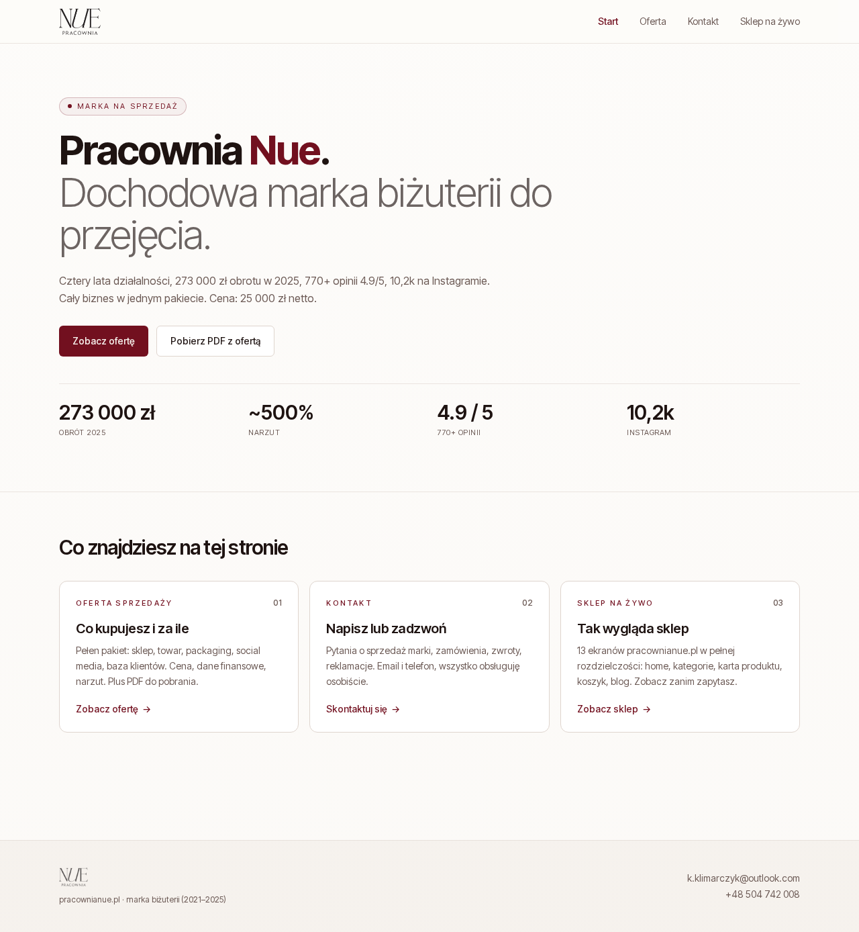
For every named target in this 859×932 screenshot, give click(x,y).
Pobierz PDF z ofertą (215, 340)
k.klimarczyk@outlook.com (743, 878)
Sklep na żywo (770, 21)
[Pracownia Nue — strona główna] (80, 21)
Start (608, 21)
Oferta (653, 21)
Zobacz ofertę (103, 340)
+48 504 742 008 (762, 894)
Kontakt (703, 21)
